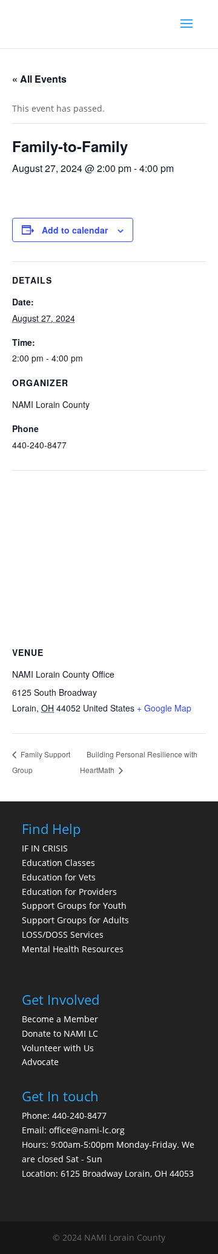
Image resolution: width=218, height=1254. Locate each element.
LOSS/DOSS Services (63, 934)
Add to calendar (75, 230)
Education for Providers (69, 891)
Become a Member (60, 1019)
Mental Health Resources (73, 949)
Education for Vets (59, 877)
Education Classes (58, 862)
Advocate (40, 1062)
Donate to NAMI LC (60, 1033)
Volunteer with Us (58, 1048)
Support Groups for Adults (75, 920)
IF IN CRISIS (45, 848)
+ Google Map (164, 708)
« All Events (39, 79)
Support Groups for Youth (74, 905)
